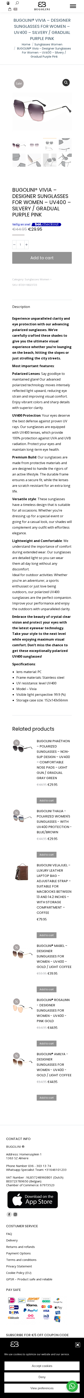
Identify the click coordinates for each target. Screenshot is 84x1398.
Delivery (12, 1240)
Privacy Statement (19, 1266)
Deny (42, 1377)
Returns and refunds (20, 1247)
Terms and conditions (21, 1260)
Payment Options (18, 1253)
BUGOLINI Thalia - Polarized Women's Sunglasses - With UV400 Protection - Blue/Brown (54, 821)
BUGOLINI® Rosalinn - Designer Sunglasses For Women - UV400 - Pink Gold (53, 1010)
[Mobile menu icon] (73, 6)
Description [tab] (21, 306)
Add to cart (42, 258)
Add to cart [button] (47, 800)
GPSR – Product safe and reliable (29, 1279)
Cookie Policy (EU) (18, 1273)
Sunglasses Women (37, 279)
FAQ (9, 1234)
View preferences (42, 1388)
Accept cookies (42, 1366)
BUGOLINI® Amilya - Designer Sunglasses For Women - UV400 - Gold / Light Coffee (54, 1065)
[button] (78, 1345)
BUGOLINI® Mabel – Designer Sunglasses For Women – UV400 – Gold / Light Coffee (54, 956)
